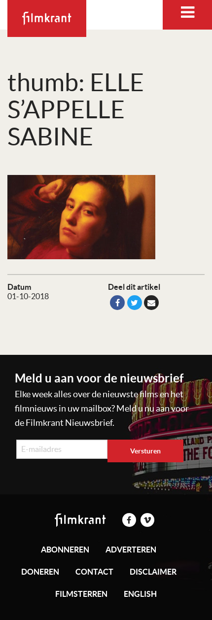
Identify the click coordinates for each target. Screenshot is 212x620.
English (140, 593)
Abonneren (65, 549)
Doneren (40, 571)
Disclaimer (153, 571)
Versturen (145, 451)
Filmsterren (81, 593)
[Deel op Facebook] (117, 302)
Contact (94, 571)
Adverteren (131, 549)
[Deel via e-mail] (151, 302)
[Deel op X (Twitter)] (134, 302)
